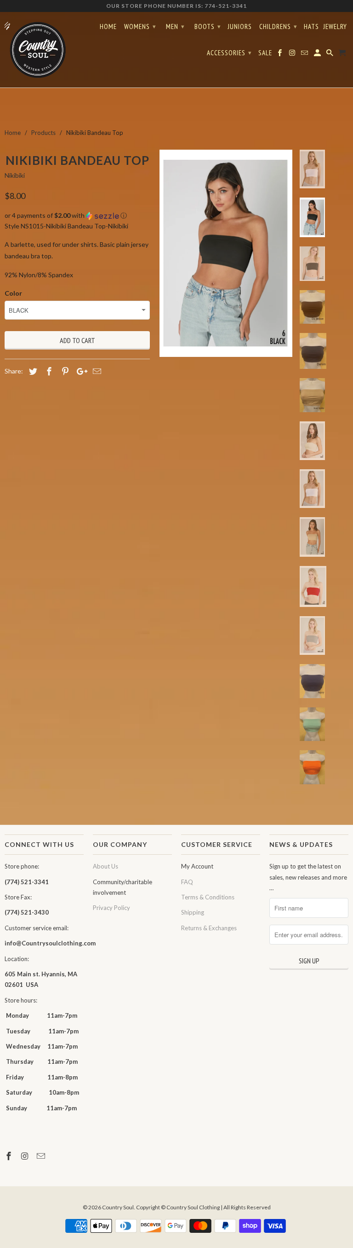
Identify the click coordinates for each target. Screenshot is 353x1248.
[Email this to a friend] (95, 371)
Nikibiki (15, 175)
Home (108, 27)
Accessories (229, 52)
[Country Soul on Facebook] (10, 1156)
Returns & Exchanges (209, 928)
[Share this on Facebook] (47, 371)
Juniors (240, 27)
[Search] (330, 55)
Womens (140, 26)
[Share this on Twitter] (31, 371)
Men (175, 26)
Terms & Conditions (207, 897)
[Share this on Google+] (79, 371)
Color (13, 293)
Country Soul (118, 1207)
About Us (105, 866)
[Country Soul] (44, 50)
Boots (207, 26)
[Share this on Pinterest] (64, 371)
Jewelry (335, 27)
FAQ (187, 882)
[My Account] (318, 55)
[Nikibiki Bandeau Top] (226, 253)
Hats (311, 27)
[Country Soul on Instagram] (26, 1156)
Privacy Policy (111, 907)
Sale (265, 53)
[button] (77, 215)
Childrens (278, 26)
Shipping (192, 912)
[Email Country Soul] (42, 1156)
